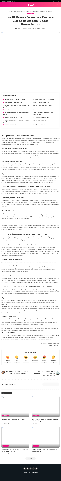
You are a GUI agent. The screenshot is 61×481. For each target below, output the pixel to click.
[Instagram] (57, 1)
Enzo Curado (17, 28)
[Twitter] (53, 1)
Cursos (30, 13)
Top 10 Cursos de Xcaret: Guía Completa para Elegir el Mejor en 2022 (44, 451)
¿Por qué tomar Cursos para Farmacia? (15, 99)
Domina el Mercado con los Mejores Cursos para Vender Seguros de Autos (14, 451)
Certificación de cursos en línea (41, 117)
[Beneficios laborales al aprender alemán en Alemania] (15, 406)
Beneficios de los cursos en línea (13, 117)
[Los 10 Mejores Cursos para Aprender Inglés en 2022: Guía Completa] (46, 406)
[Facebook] (52, 1)
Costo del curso (37, 110)
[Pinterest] (55, 1)
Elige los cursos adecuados (40, 120)
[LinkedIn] (59, 1)
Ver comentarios (51, 384)
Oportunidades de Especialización (13, 102)
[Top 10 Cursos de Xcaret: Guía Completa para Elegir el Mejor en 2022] (46, 437)
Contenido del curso (10, 110)
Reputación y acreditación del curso (42, 105)
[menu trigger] (3, 4)
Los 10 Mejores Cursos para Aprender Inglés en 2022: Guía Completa (45, 420)
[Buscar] (58, 4)
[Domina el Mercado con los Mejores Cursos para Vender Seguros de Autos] (15, 437)
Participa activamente (10, 125)
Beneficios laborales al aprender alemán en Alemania (13, 420)
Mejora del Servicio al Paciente (41, 102)
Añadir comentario (32, 28)
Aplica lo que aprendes (39, 125)
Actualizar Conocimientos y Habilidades (43, 99)
